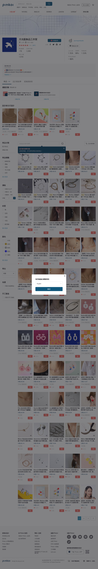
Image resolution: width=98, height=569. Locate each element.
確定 (49, 289)
